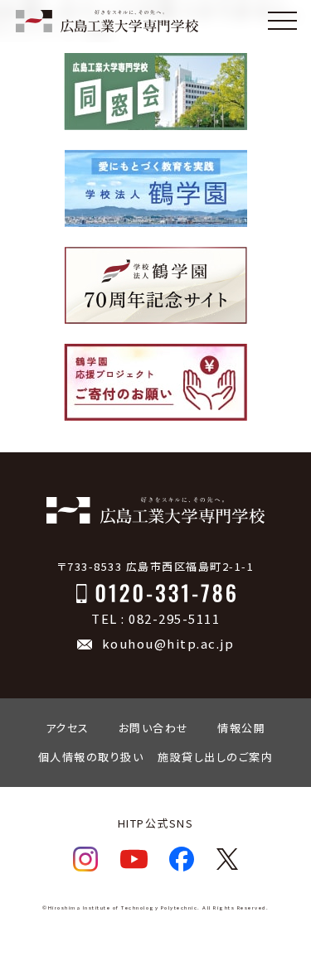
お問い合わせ (154, 728)
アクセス (68, 728)
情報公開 (241, 728)
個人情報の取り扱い (91, 757)
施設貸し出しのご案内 (215, 757)
